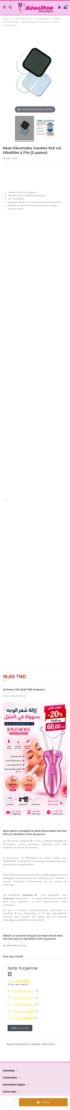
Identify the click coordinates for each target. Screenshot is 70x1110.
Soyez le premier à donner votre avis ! (30, 1044)
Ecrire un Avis (20, 1027)
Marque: (7, 158)
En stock (7, 945)
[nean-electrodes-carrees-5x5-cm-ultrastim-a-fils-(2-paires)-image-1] (24, 129)
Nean (15, 158)
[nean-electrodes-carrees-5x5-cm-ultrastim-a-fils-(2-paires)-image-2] (45, 129)
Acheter (46, 1102)
